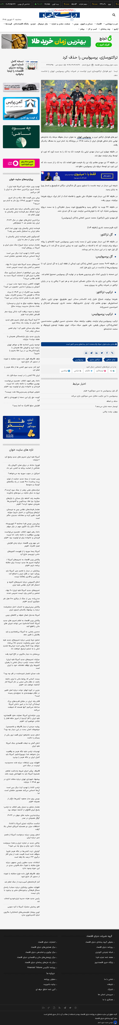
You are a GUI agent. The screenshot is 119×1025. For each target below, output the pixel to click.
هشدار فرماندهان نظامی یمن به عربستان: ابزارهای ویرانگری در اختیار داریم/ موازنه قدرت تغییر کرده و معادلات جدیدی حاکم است (23, 514)
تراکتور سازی (95, 359)
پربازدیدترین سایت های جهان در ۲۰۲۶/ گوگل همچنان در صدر (23, 817)
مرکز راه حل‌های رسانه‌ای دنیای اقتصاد (40, 962)
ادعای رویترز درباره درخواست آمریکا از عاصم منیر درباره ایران (22, 836)
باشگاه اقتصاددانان (21, 24)
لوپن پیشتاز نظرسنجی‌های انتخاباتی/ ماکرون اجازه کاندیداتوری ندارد (22, 914)
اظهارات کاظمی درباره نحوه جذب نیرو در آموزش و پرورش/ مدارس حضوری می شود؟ (22, 285)
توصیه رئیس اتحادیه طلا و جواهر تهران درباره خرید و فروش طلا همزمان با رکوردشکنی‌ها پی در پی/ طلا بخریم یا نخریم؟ (23, 349)
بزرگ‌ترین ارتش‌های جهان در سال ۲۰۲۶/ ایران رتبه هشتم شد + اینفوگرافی (23, 222)
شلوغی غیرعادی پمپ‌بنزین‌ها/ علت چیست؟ (22, 392)
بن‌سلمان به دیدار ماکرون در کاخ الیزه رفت (22, 654)
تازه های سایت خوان (21, 450)
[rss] (59, 1008)
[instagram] (75, 1008)
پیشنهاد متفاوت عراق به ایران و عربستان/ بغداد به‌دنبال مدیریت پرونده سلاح (23, 305)
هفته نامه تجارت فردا (104, 957)
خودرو (33, 24)
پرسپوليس (79, 359)
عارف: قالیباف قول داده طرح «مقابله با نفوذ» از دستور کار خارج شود (22, 360)
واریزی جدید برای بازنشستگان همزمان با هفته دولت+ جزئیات (23, 338)
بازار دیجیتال (43, 24)
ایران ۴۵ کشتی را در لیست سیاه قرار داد (23, 375)
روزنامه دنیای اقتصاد (104, 947)
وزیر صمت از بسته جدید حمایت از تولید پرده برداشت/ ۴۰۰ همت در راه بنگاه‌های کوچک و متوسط (23, 481)
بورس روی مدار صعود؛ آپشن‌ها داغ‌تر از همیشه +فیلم (24, 800)
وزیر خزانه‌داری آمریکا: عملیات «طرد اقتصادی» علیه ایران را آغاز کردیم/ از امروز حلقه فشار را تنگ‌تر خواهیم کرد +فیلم (22, 718)
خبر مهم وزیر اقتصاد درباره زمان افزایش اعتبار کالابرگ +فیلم (23, 545)
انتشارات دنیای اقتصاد (46, 942)
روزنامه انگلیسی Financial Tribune (41, 967)
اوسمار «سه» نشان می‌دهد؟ (106, 406)
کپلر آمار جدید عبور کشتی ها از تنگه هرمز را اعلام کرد (22, 369)
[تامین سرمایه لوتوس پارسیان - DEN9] (21, 136)
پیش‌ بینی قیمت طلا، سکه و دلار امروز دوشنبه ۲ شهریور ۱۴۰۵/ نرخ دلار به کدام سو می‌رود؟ (21, 200)
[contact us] (49, 1008)
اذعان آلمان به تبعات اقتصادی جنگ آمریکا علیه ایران (23, 745)
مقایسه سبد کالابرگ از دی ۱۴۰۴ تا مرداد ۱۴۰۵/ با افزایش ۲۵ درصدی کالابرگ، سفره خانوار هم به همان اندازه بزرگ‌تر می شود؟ (22, 295)
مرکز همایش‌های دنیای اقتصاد (43, 947)
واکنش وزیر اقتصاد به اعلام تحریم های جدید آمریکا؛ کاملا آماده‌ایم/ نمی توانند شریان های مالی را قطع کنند (21, 623)
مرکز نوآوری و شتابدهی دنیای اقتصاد (40, 952)
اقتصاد (99, 24)
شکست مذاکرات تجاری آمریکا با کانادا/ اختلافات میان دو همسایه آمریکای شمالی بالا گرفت (22, 826)
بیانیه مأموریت (49, 984)
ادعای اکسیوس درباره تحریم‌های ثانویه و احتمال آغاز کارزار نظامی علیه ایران (23, 583)
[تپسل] (42, 172)
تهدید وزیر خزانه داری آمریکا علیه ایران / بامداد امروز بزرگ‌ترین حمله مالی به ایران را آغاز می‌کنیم (22, 189)
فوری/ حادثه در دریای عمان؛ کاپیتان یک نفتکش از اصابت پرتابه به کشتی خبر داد (23, 467)
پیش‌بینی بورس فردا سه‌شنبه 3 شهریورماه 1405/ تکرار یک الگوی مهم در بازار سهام (23, 525)
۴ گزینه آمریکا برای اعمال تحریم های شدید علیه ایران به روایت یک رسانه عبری (22, 321)
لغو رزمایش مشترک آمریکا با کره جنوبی (24, 906)
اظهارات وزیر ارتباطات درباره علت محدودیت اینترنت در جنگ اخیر (22, 764)
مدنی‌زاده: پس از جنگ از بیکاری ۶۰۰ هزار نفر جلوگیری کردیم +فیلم (21, 600)
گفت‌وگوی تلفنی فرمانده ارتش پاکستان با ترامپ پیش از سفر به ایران (23, 238)
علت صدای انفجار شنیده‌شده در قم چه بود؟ (22, 673)
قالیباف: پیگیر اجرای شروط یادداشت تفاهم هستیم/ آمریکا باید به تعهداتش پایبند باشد (22, 772)
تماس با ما (108, 979)
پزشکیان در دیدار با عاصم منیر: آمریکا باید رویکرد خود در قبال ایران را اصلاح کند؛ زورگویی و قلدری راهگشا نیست (23, 573)
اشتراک (110, 989)
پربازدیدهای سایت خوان (21, 179)
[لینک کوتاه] (112, 353)
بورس (76, 24)
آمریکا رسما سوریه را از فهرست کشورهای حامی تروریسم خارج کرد (23, 553)
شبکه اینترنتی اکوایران (104, 952)
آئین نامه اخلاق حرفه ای (45, 989)
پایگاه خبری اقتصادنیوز (104, 962)
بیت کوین (41, 4)
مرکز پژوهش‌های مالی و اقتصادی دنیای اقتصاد (36, 957)
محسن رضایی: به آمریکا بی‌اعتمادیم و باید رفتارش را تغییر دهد (23, 633)
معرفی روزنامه (49, 979)
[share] (54, 1008)
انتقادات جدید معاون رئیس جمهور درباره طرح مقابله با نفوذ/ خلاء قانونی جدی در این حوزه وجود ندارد (23, 865)
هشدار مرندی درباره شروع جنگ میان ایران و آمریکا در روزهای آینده (21, 246)
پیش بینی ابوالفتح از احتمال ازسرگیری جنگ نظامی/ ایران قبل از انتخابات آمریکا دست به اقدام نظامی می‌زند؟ (22, 275)
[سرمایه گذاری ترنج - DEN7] (59, 41)
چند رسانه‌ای (105, 29)
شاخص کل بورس (9, 4)
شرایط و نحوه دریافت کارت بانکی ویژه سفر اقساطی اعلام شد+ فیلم (22, 313)
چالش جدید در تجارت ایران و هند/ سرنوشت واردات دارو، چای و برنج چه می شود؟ (21, 844)
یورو (95, 4)
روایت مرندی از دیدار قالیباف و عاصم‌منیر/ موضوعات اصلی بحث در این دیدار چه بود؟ (22, 728)
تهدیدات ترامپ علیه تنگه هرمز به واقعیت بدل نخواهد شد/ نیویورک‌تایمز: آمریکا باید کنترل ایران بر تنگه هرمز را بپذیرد (23, 754)
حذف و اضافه (112, 401)
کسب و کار (92, 29)
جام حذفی (110, 359)
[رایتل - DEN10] (21, 163)
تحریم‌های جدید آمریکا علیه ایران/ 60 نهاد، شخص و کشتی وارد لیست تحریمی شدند (22, 592)
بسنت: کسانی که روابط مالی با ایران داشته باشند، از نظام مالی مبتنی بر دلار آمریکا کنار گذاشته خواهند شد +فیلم (22, 682)
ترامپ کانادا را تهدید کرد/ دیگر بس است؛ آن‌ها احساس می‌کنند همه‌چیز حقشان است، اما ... (22, 256)
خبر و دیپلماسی (111, 24)
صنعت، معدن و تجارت (60, 24)
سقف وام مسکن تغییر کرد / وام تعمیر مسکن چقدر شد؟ (24, 330)
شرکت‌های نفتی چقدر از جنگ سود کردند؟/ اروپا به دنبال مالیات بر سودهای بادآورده (22, 491)
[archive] (43, 1008)
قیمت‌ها (8, 24)
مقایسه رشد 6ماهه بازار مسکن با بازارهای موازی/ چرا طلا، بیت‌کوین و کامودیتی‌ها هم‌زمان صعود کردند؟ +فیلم (23, 501)
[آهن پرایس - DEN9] (21, 108)
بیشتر (81, 29)
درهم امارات (69, 4)
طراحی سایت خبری (107, 1023)
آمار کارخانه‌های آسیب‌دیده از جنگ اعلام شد (22, 882)
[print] (86, 353)
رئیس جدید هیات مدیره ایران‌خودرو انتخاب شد (22, 900)
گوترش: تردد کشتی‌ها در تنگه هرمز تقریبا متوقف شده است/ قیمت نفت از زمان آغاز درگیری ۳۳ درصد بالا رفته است (23, 854)
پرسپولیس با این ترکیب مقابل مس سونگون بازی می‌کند (94, 396)
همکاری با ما (108, 999)
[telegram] (91, 353)
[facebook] (107, 353)
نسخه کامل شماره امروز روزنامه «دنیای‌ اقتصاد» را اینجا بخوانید (15, 68)
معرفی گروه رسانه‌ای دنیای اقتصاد (99, 942)
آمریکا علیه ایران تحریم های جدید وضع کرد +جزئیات (22, 458)
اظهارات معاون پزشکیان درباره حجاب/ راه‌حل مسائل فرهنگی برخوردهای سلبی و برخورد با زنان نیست (21, 890)
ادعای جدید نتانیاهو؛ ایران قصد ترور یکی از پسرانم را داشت (22, 736)
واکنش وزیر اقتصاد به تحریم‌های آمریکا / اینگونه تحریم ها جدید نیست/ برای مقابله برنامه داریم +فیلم (23, 562)
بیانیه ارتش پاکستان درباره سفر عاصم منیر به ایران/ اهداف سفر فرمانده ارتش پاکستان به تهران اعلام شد (21, 211)
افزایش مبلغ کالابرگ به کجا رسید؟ (26, 405)
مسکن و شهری (86, 24)
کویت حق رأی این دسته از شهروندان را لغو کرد (22, 399)
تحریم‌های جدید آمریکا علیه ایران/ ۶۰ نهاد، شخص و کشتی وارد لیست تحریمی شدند (22, 266)
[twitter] (101, 353)
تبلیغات (110, 984)
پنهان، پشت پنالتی (110, 411)
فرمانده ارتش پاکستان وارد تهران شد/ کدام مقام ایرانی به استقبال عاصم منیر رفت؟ (22, 230)
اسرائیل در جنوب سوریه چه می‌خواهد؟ (24, 473)
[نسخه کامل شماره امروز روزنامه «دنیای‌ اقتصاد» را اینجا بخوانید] (31, 65)
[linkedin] (96, 353)
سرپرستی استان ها (105, 994)
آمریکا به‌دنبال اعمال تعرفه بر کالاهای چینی (23, 615)
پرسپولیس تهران (84, 137)
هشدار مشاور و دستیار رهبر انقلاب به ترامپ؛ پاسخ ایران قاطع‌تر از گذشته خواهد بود (21, 808)
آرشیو (115, 29)
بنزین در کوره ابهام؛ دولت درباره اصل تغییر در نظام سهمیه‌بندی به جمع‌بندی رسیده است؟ (22, 693)
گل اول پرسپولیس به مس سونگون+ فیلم (101, 390)
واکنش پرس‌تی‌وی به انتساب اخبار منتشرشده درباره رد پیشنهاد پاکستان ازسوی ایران (22, 608)
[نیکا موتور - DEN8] (21, 87)
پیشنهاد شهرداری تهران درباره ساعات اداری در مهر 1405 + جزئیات (22, 781)
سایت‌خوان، (105, 344)
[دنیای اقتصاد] (59, 15)
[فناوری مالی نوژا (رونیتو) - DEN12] (21, 427)
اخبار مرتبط (79, 384)
